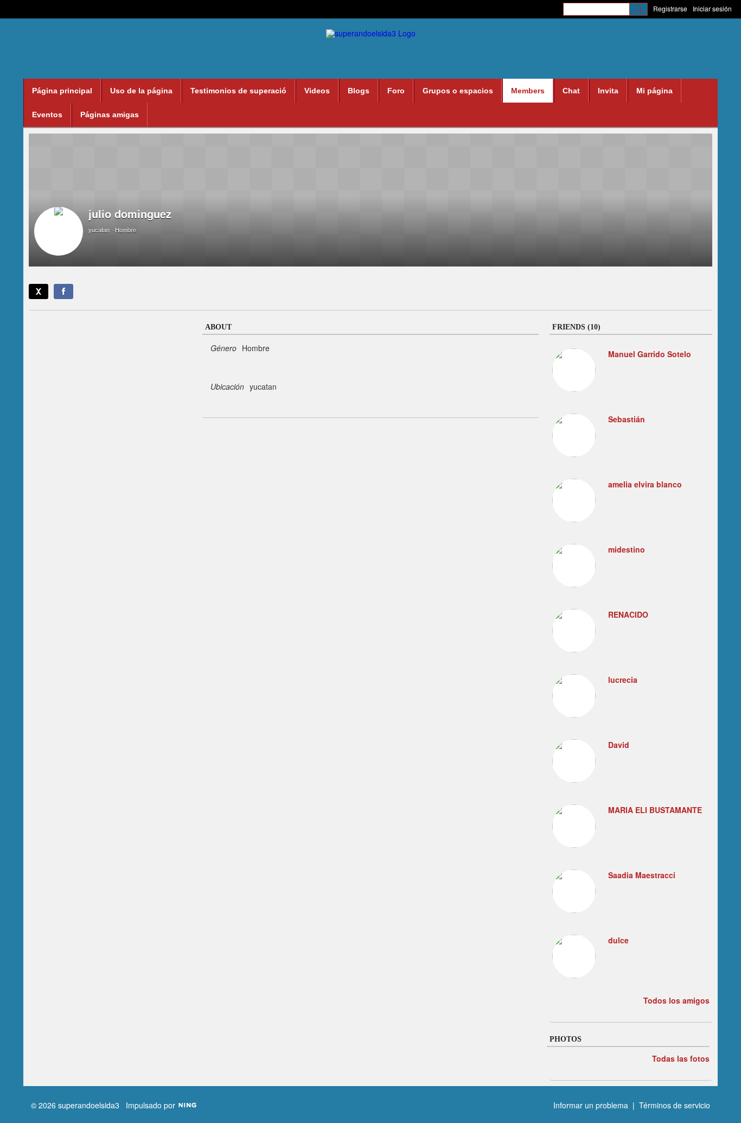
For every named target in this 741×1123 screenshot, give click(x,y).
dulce (618, 940)
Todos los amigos (676, 1000)
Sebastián (626, 419)
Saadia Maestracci (641, 875)
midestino (626, 549)
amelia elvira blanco (645, 484)
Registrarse (670, 8)
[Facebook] (63, 291)
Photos (566, 1039)
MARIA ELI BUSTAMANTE (655, 809)
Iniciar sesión (712, 8)
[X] (38, 291)
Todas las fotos (681, 1058)
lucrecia (622, 679)
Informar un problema (590, 1105)
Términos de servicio (674, 1105)
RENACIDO (628, 614)
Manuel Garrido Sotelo (649, 353)
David (618, 744)
